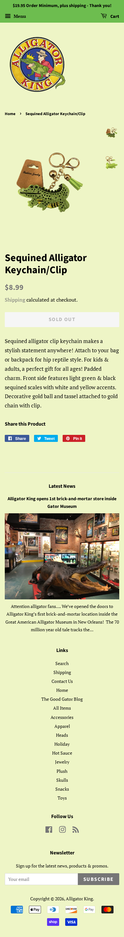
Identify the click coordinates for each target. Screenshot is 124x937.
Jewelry (62, 762)
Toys (62, 798)
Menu (19, 16)
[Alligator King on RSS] (75, 831)
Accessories (62, 717)
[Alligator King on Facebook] (48, 831)
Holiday (62, 744)
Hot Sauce (62, 753)
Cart (114, 16)
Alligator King (79, 899)
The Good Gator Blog (62, 699)
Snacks (62, 789)
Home (10, 114)
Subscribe (98, 879)
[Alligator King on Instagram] (62, 831)
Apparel (62, 726)
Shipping (15, 299)
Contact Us (62, 681)
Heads (62, 735)
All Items (62, 708)
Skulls (62, 780)
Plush (62, 771)
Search (62, 663)
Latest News (62, 486)
